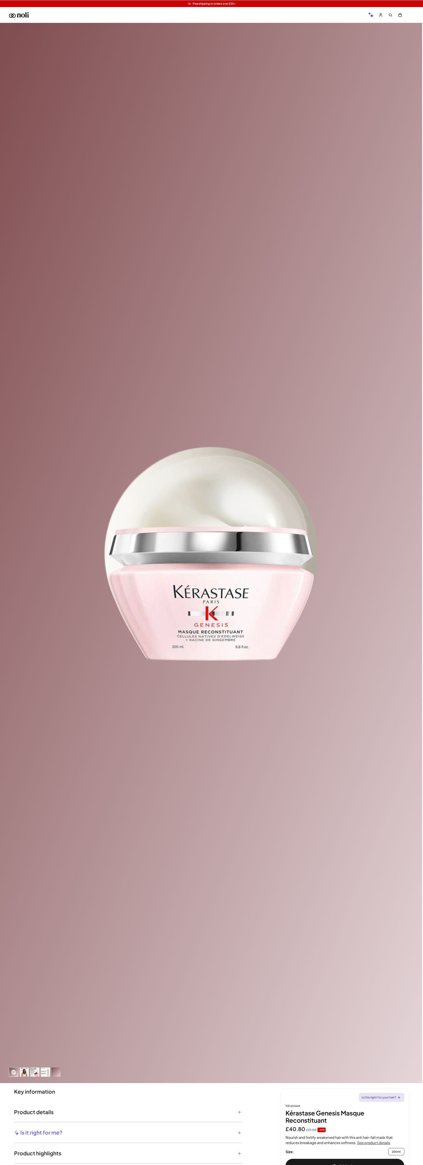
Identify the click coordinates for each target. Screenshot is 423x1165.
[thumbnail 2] (35, 1072)
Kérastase (293, 1106)
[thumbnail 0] (14, 1072)
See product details (373, 1142)
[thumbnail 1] (24, 1072)
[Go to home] (19, 15)
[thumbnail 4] (56, 1072)
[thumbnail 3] (45, 1072)
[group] (371, 15)
